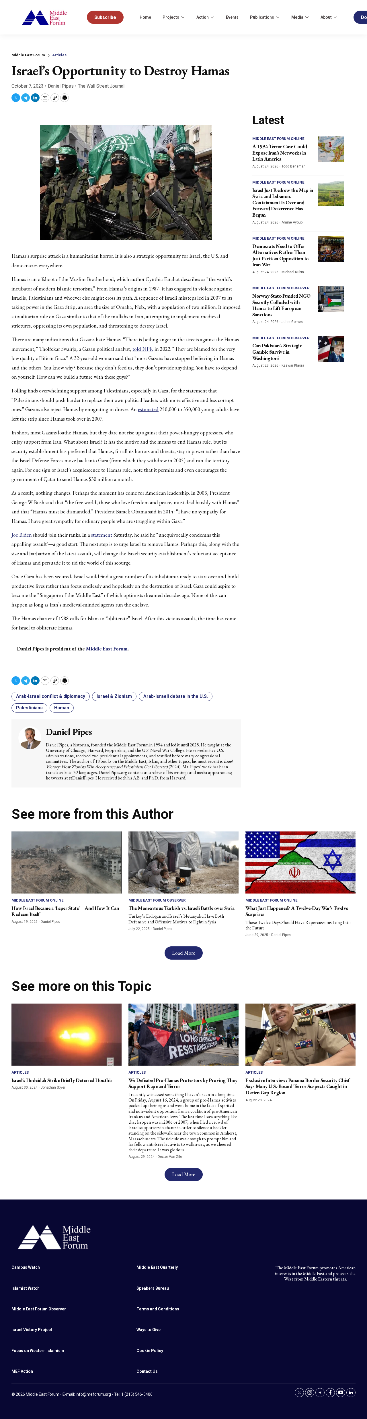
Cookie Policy (149, 1350)
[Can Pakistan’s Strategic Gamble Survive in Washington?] (331, 349)
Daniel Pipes (61, 86)
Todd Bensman (294, 166)
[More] (182, 17)
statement (101, 535)
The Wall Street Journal (101, 86)
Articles (59, 55)
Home (145, 17)
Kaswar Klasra (293, 365)
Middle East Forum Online (278, 138)
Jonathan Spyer (53, 1087)
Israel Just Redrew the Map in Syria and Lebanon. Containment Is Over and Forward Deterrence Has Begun (282, 202)
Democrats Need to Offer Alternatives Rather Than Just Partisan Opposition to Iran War (280, 255)
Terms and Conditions (157, 1309)
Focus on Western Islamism (37, 1350)
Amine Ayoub (292, 222)
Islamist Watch (25, 1288)
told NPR (142, 349)
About (326, 17)
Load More (183, 953)
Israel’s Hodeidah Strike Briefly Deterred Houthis (61, 1080)
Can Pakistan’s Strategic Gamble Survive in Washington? (277, 351)
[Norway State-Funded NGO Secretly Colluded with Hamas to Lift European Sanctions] (331, 299)
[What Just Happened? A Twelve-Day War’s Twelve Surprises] (300, 862)
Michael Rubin (293, 272)
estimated (148, 409)
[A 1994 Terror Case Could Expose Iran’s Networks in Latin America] (331, 149)
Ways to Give (148, 1329)
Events (232, 17)
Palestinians (29, 708)
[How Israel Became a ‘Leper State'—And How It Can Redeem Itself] (66, 862)
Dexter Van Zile (170, 1157)
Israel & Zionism (114, 696)
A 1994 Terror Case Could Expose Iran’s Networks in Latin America (279, 152)
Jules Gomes (292, 322)
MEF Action (22, 1371)
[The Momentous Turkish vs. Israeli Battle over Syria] (183, 862)
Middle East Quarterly (157, 1267)
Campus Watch (25, 1267)
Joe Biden (21, 535)
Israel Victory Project (31, 1329)
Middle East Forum (107, 648)
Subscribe (105, 17)
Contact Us (147, 1371)
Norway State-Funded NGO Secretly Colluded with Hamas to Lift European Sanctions (281, 305)
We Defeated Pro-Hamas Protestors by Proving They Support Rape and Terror (182, 1083)
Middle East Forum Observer (280, 288)
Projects (171, 17)
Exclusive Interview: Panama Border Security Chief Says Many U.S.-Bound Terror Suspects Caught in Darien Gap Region (297, 1086)
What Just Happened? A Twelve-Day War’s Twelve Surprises (296, 911)
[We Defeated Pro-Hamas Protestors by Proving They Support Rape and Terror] (183, 1035)
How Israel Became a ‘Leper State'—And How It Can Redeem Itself (65, 911)
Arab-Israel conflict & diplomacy (50, 696)
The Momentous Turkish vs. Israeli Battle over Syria (181, 908)
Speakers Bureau (152, 1288)
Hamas (61, 708)
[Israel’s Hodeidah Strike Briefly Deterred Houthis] (66, 1035)
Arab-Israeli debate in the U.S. (175, 696)
